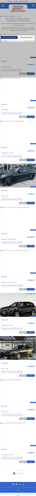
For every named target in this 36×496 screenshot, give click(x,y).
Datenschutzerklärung (29, 40)
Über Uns (19, 487)
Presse (9, 487)
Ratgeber (4, 487)
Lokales (13, 487)
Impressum (24, 487)
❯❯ (22, 473)
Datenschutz (31, 487)
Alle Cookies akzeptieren (9, 37)
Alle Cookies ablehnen (26, 37)
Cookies (18, 490)
